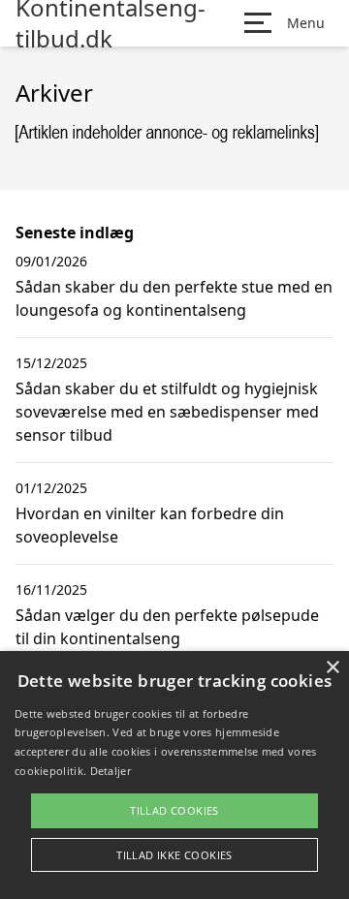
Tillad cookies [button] (174, 810)
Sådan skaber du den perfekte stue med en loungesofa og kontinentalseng (174, 298)
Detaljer (110, 770)
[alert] (174, 775)
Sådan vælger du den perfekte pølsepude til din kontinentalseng (167, 626)
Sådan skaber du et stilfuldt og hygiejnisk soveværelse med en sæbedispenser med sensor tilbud (167, 412)
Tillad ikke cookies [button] (174, 855)
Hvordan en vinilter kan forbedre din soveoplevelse (150, 525)
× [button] (332, 668)
